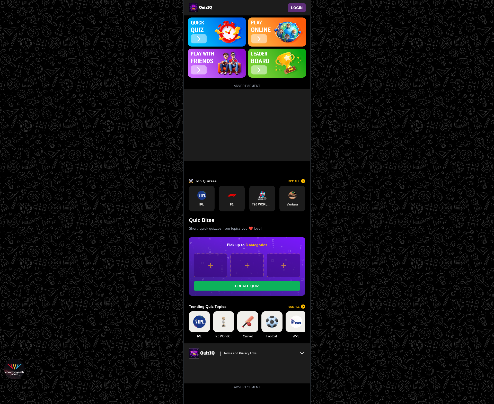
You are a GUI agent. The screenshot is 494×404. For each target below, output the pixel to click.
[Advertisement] (247, 125)
